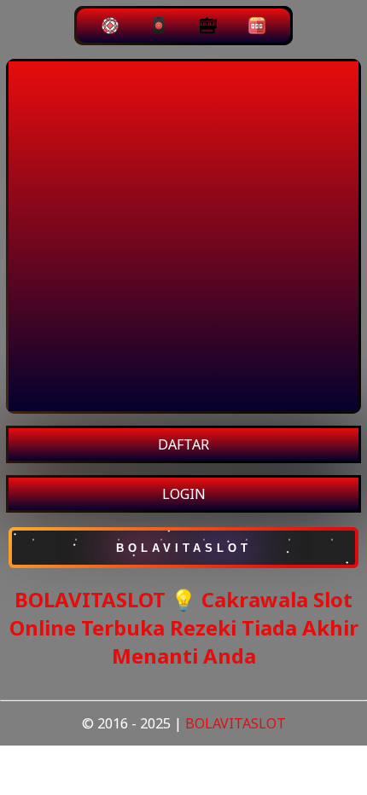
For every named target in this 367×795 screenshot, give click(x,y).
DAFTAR (183, 444)
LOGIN (184, 494)
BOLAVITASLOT (235, 723)
